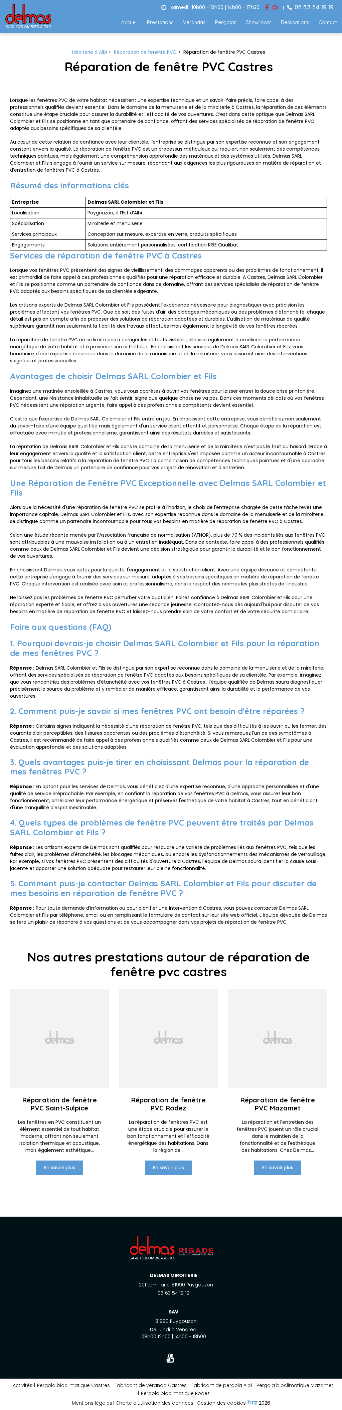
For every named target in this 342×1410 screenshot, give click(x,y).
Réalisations (295, 22)
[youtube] (171, 1358)
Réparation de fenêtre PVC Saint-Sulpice (59, 1104)
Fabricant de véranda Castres (151, 1385)
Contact (328, 22)
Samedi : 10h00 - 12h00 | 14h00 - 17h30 (214, 7)
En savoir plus (59, 1168)
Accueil (129, 22)
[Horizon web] (252, 1402)
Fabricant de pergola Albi (221, 1385)
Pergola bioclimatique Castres (73, 1385)
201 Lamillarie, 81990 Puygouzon (176, 1284)
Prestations (160, 22)
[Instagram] (275, 8)
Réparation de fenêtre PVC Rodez (168, 1104)
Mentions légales (92, 1403)
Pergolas (225, 22)
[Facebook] (267, 8)
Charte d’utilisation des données (154, 1403)
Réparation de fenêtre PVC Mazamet (277, 1104)
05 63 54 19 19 (173, 1293)
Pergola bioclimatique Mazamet (294, 1385)
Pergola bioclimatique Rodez (175, 1393)
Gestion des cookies (221, 1403)
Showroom (259, 22)
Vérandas (194, 22)
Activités (22, 1385)
